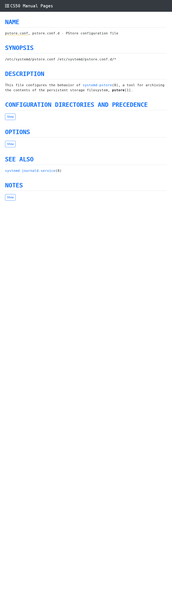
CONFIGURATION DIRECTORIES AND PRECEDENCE (76, 104)
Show (10, 116)
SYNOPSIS (19, 47)
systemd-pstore (97, 85)
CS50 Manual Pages (31, 5)
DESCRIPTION (24, 73)
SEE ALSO (19, 159)
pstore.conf (16, 33)
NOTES (14, 185)
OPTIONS (17, 132)
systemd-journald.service (30, 171)
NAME (12, 22)
